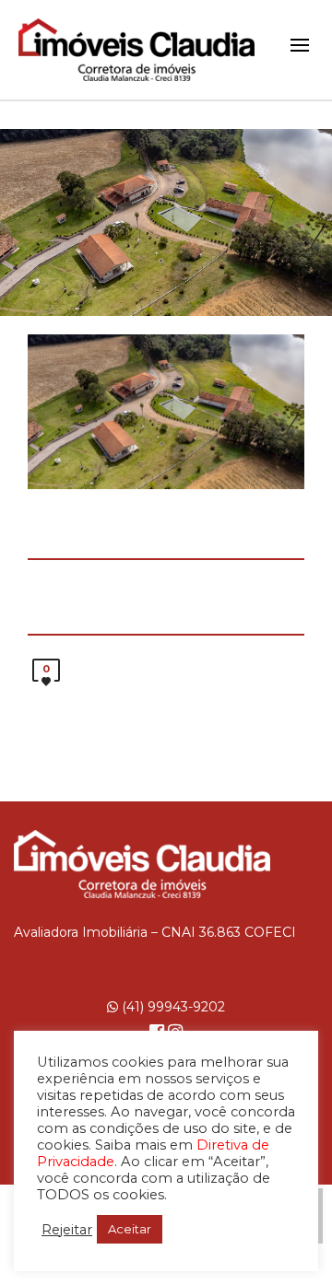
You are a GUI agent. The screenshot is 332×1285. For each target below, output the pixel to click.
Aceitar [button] (129, 1228)
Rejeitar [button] (67, 1229)
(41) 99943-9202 (171, 1007)
